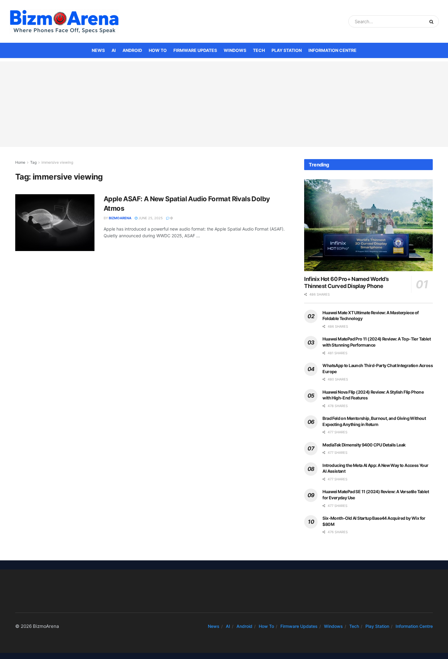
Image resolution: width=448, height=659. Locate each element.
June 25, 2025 (150, 218)
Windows (235, 50)
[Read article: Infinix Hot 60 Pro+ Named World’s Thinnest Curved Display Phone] (368, 225)
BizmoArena (120, 218)
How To (158, 50)
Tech (259, 50)
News (98, 50)
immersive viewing (57, 162)
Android (132, 50)
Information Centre (332, 50)
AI (114, 50)
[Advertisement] (224, 104)
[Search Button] (432, 21)
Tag (33, 162)
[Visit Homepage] (64, 21)
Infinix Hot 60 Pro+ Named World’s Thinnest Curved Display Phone (346, 282)
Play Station (287, 50)
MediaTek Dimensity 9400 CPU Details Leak (363, 444)
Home (20, 162)
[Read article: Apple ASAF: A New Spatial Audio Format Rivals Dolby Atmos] (54, 222)
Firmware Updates (195, 50)
